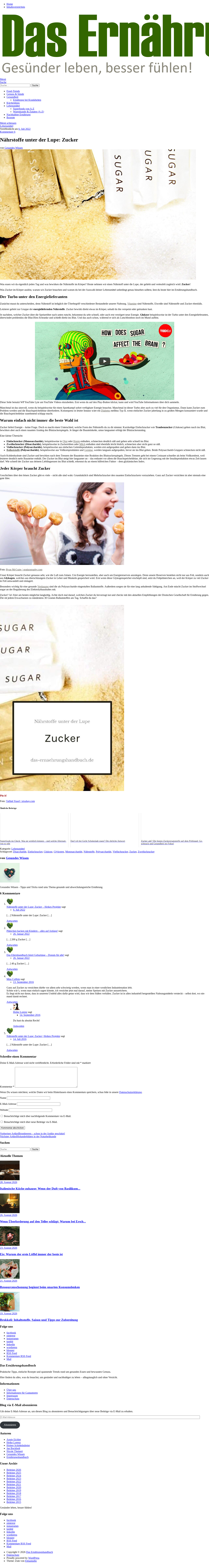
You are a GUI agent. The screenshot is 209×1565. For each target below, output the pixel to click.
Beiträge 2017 (14, 1496)
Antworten (12, 920)
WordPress (33, 1558)
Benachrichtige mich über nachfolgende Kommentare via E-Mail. (37, 1116)
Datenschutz (13, 1398)
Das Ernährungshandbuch (39, 1552)
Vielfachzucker (120, 851)
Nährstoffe (89, 851)
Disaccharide (19, 851)
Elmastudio (31, 1560)
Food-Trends (13, 91)
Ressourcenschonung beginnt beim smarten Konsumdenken (40, 1287)
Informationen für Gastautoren (22, 1392)
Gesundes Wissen (14, 147)
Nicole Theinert (15, 1451)
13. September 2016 (23, 982)
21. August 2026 (8, 1280)
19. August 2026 (8, 1313)
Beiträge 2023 (14, 1478)
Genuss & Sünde (15, 94)
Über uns (11, 1389)
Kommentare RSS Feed (19, 1356)
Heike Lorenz (20, 1012)
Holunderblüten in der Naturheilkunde (28, 1136)
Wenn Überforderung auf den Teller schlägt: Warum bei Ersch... (43, 1221)
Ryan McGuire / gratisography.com (24, 569)
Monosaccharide (73, 851)
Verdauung (43, 586)
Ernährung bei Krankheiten (27, 100)
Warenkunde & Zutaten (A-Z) (28, 111)
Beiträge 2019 (14, 1490)
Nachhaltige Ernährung (19, 114)
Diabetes (105, 410)
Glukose (48, 851)
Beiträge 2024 (14, 1475)
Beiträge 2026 (14, 1469)
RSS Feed (12, 1353)
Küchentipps (13, 102)
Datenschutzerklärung (130, 1092)
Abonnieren (10, 1424)
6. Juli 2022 (24, 129)
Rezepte (11, 117)
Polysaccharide (103, 851)
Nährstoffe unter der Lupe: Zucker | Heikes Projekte (33, 1036)
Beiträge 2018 (14, 1493)
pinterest (11, 1335)
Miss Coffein (13, 979)
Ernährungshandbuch (18, 1457)
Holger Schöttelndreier (18, 1445)
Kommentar (7, 1086)
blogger (10, 1350)
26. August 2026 (8, 1215)
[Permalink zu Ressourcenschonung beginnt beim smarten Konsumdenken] (10, 1277)
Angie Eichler (14, 1439)
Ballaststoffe (13, 450)
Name (3, 1097)
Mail (9, 1359)
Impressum (12, 1395)
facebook (11, 1332)
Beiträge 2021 (14, 1484)
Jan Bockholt (13, 1448)
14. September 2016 (30, 1015)
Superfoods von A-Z (23, 108)
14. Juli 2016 (19, 1039)
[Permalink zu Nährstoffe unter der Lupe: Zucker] (98, 278)
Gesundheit (12, 97)
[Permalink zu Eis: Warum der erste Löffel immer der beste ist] (10, 1245)
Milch (82, 444)
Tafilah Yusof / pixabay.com (20, 801)
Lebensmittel (13, 105)
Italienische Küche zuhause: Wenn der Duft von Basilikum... (40, 1188)
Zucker (133, 851)
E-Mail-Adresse (8, 1104)
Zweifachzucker (146, 851)
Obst (65, 441)
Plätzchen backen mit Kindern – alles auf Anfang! (32, 931)
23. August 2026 (8, 1247)
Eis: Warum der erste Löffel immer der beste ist (31, 1254)
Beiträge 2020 (14, 1487)
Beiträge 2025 (14, 1472)
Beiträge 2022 (14, 1481)
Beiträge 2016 (14, 1499)
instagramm (12, 1338)
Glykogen (59, 851)
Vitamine (132, 303)
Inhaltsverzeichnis (16, 7)
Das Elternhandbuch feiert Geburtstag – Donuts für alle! (35, 955)
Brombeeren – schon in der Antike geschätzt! (32, 1133)
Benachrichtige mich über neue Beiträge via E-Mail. (30, 1122)
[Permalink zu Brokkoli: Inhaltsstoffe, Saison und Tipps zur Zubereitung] (10, 1310)
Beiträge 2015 (14, 1502)
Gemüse (88, 450)
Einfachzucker (35, 851)
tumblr (10, 1341)
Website (4, 1110)
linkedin (11, 1344)
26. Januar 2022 (21, 933)
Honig (76, 441)
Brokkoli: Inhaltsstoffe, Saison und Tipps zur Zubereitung (39, 1320)
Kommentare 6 (7, 131)
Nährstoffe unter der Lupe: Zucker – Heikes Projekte (34, 906)
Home (10, 4)
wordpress (12, 1347)
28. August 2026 (8, 1182)
